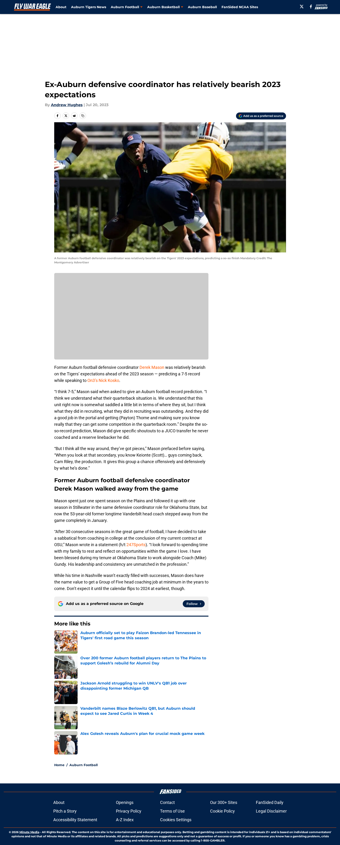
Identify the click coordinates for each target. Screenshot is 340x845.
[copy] (82, 115)
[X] (302, 6)
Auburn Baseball (202, 7)
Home (59, 765)
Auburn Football (83, 765)
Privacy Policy (128, 811)
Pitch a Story (65, 811)
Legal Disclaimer (271, 811)
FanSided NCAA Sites (240, 7)
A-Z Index (125, 819)
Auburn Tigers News (88, 7)
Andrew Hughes (67, 105)
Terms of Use (172, 811)
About (61, 7)
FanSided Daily (269, 802)
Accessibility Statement (75, 819)
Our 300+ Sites (223, 802)
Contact (167, 802)
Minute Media (29, 832)
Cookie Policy (222, 811)
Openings (124, 802)
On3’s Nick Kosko (103, 380)
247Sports (136, 544)
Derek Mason (152, 367)
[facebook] (311, 6)
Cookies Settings (175, 819)
